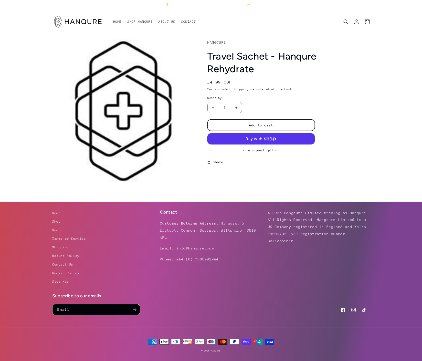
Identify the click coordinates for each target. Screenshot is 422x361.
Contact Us (62, 264)
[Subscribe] (134, 309)
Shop (56, 221)
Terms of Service (69, 238)
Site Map (60, 281)
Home (56, 213)
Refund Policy (66, 256)
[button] (345, 21)
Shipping (241, 89)
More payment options (261, 150)
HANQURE (216, 350)
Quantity (214, 98)
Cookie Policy (66, 273)
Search (58, 230)
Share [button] (218, 162)
